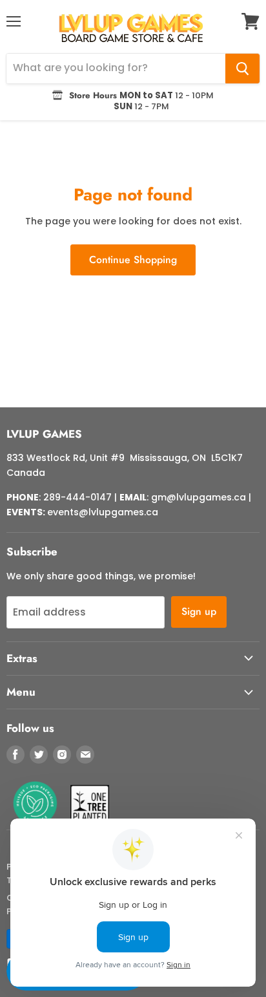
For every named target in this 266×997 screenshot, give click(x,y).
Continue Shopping (133, 259)
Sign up (198, 611)
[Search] (242, 68)
